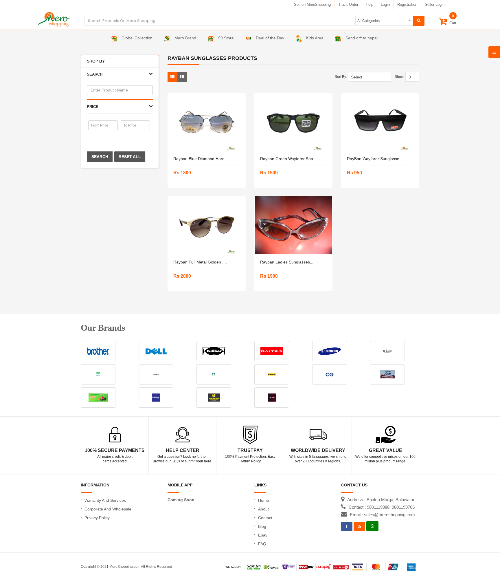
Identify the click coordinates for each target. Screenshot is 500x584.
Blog (262, 526)
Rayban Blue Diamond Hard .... (201, 158)
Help (369, 4)
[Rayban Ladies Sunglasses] (293, 225)
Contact (265, 517)
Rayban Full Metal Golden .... (200, 262)
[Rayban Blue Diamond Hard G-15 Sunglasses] (207, 122)
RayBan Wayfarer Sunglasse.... (375, 158)
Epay (262, 535)
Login (385, 4)
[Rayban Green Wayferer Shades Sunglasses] (293, 122)
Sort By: (341, 77)
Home (263, 500)
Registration (407, 4)
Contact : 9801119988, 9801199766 (382, 507)
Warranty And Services (105, 500)
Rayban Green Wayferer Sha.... (289, 158)
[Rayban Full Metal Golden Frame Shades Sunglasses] (207, 225)
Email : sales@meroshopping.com (382, 514)
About (263, 509)
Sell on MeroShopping (312, 4)
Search (99, 156)
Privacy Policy (97, 517)
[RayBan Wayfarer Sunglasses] (380, 122)
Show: (400, 77)
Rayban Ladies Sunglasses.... (287, 262)
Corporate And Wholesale (107, 509)
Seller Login (434, 4)
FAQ (262, 543)
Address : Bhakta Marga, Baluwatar (380, 499)
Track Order (348, 4)
